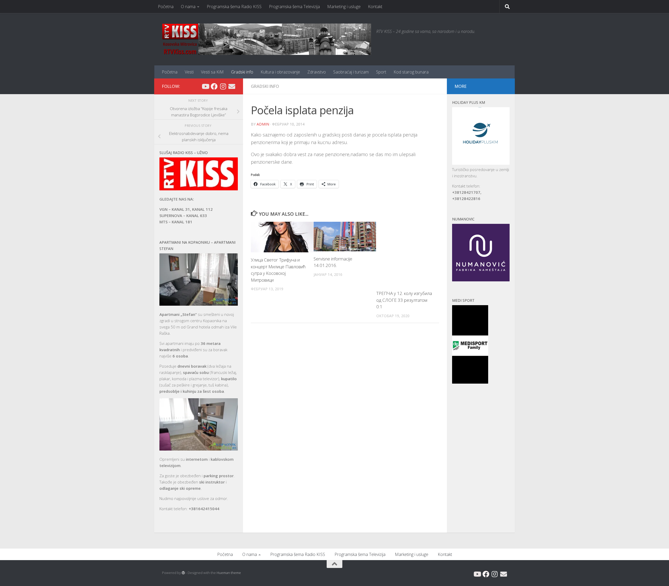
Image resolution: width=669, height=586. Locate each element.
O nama (188, 6)
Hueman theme (229, 572)
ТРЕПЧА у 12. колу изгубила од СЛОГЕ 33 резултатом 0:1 (404, 300)
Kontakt (375, 6)
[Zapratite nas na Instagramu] (223, 86)
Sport (381, 72)
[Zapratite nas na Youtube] (205, 86)
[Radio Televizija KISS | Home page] (266, 39)
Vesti (189, 72)
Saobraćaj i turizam (351, 72)
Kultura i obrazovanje (280, 72)
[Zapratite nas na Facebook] (214, 86)
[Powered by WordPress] (183, 572)
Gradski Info (265, 86)
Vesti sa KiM (212, 72)
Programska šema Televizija (294, 6)
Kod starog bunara (411, 72)
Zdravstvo (316, 72)
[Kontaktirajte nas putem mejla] (231, 86)
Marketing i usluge (344, 6)
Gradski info (242, 72)
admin (263, 124)
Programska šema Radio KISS (234, 6)
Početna (166, 6)
